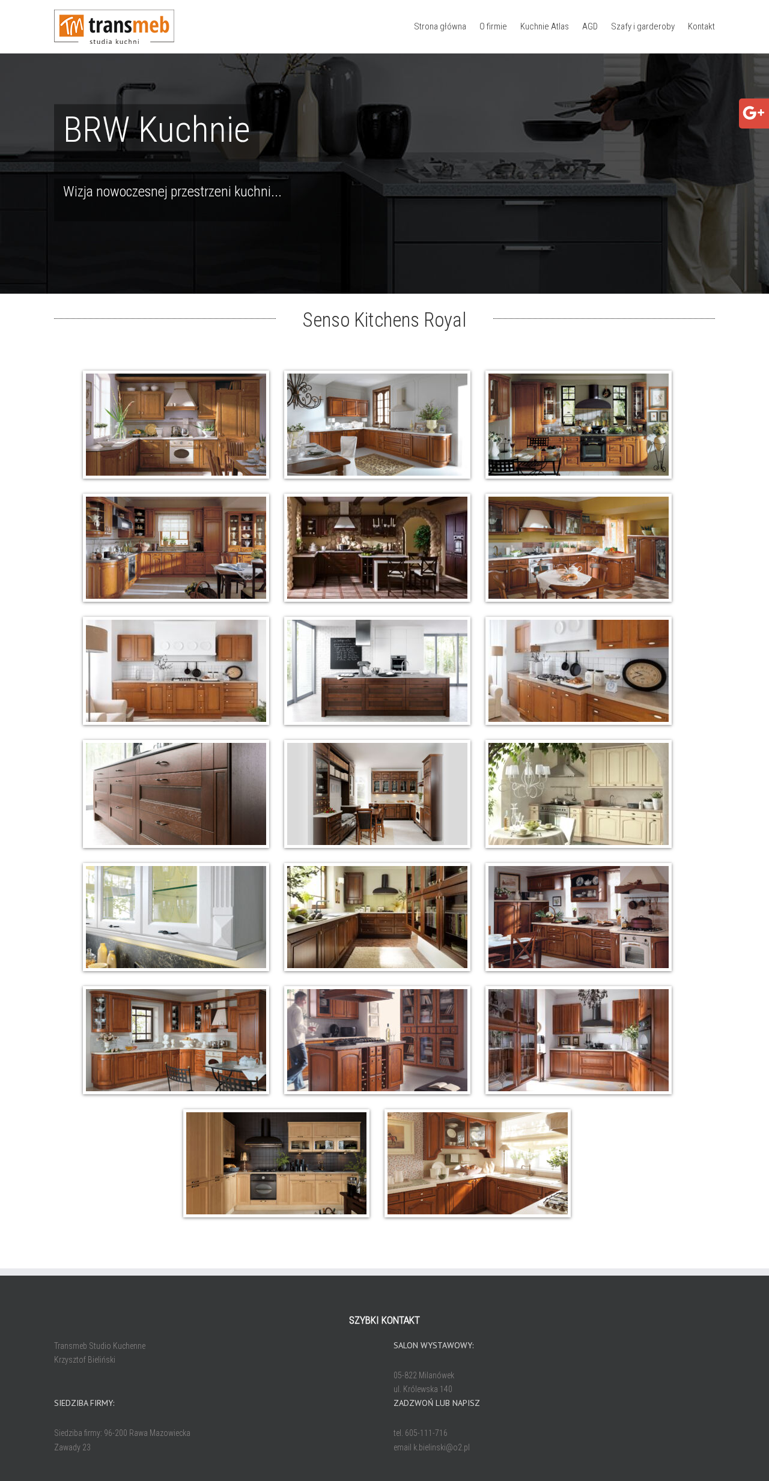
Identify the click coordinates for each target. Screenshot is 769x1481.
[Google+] (753, 108)
